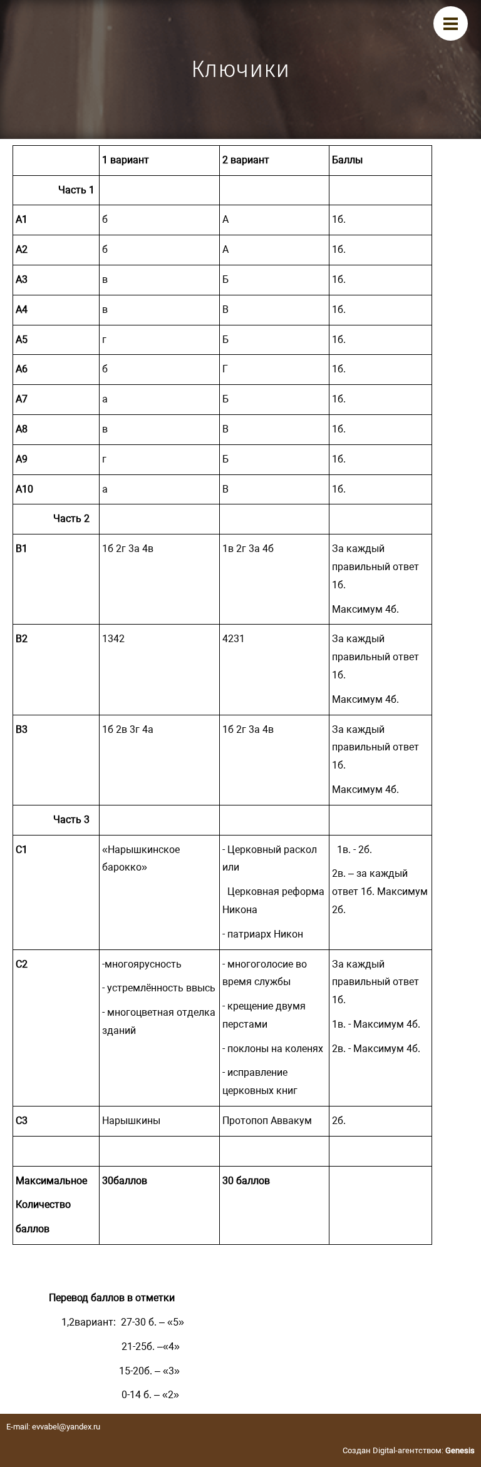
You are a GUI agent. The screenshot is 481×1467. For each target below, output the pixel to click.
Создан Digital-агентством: (409, 1450)
